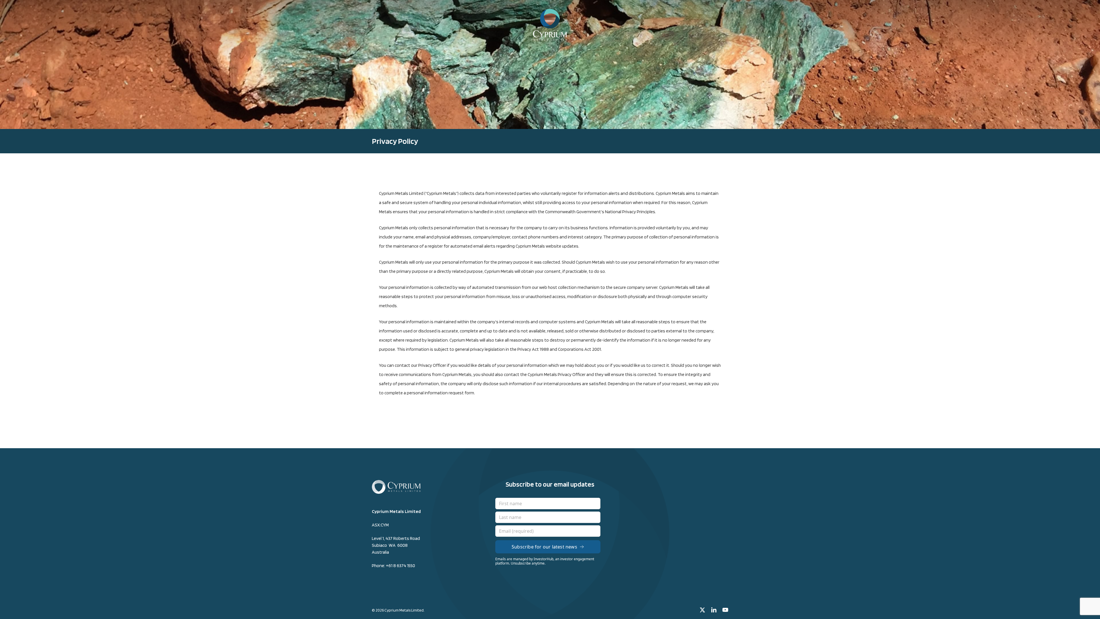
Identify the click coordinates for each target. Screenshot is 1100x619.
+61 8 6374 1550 (400, 565)
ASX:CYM (380, 525)
